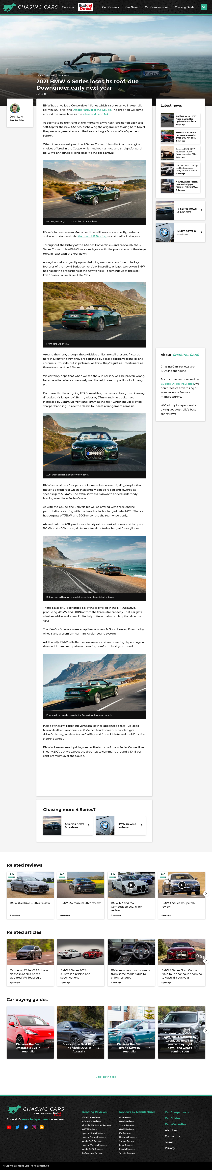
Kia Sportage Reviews (92, 1153)
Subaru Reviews (127, 1141)
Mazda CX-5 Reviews (91, 1141)
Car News (131, 7)
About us (171, 1130)
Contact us (172, 1136)
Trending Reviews (94, 1112)
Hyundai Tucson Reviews (93, 1145)
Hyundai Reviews (127, 1137)
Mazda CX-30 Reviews (92, 1149)
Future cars (63, 75)
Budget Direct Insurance (177, 383)
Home (39, 75)
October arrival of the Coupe (92, 109)
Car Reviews (110, 7)
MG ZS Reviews (89, 1129)
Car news (50, 75)
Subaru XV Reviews (91, 1121)
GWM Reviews (126, 1129)
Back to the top (106, 1076)
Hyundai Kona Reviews (93, 1133)
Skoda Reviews (126, 1125)
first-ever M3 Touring (92, 236)
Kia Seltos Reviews (90, 1117)
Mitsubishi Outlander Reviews (96, 1125)
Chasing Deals (184, 7)
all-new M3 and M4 (95, 114)
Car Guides (172, 1118)
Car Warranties (175, 1124)
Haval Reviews (126, 1121)
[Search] (204, 7)
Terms (169, 1142)
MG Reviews (125, 1117)
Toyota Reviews (127, 1153)
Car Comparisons (156, 7)
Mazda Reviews (126, 1149)
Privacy (170, 1148)
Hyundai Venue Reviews (93, 1137)
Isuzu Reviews (126, 1145)
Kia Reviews (125, 1133)
